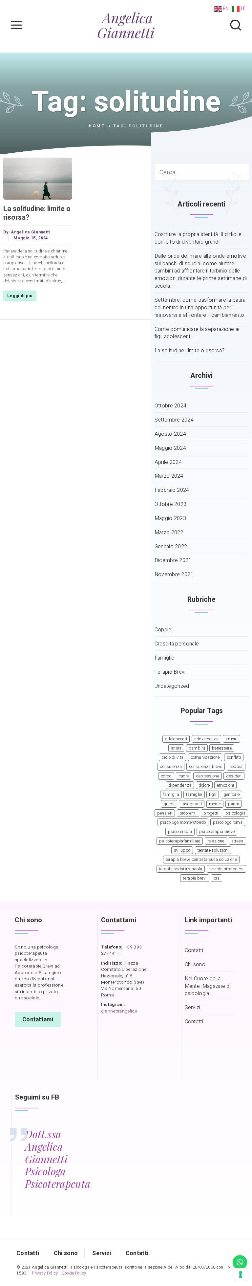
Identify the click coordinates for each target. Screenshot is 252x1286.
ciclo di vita (172, 757)
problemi (188, 813)
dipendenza (179, 785)
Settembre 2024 (174, 420)
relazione (215, 841)
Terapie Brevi (170, 672)
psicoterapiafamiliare (179, 841)
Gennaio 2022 (171, 547)
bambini (197, 748)
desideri (234, 776)
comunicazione (205, 757)
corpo (166, 776)
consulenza (171, 767)
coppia (236, 767)
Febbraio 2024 (172, 490)
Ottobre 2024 (171, 406)
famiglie (194, 794)
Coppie (163, 630)
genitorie (231, 794)
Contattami (37, 1019)
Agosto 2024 (170, 434)
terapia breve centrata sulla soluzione (201, 859)
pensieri (164, 813)
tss (217, 878)
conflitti (234, 757)
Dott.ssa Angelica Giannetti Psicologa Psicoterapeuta (57, 1158)
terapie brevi (194, 878)
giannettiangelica (119, 1011)
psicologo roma (227, 822)
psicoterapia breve (217, 832)
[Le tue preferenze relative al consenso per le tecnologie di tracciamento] (240, 1274)
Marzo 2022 (169, 532)
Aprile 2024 (168, 462)
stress (237, 841)
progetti (210, 813)
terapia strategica (226, 869)
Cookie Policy (74, 1273)
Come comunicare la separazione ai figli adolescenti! (197, 333)
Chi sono (195, 965)
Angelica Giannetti (30, 232)
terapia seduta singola (180, 869)
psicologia (235, 813)
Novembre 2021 (174, 574)
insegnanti (191, 804)
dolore (204, 785)
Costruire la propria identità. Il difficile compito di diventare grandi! (198, 238)
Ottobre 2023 (171, 504)
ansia (176, 748)
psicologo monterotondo (183, 822)
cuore (183, 776)
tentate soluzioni (213, 850)
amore (231, 739)
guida (169, 804)
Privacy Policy (45, 1273)
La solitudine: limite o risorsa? (37, 213)
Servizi (192, 1008)
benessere (222, 748)
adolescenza (206, 739)
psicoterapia (180, 832)
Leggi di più (19, 296)
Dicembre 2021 (173, 560)
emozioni (225, 785)
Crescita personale (177, 644)
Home (97, 126)
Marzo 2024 (169, 476)
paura (234, 804)
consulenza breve (205, 767)
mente (215, 804)
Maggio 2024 (170, 448)
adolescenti (176, 739)
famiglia (171, 794)
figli (213, 794)
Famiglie (164, 658)
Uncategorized (172, 686)
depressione (207, 776)
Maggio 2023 (170, 518)
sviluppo (182, 850)
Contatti (194, 950)
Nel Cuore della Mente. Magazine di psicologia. (208, 986)
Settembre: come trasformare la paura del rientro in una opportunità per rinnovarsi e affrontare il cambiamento (200, 307)
